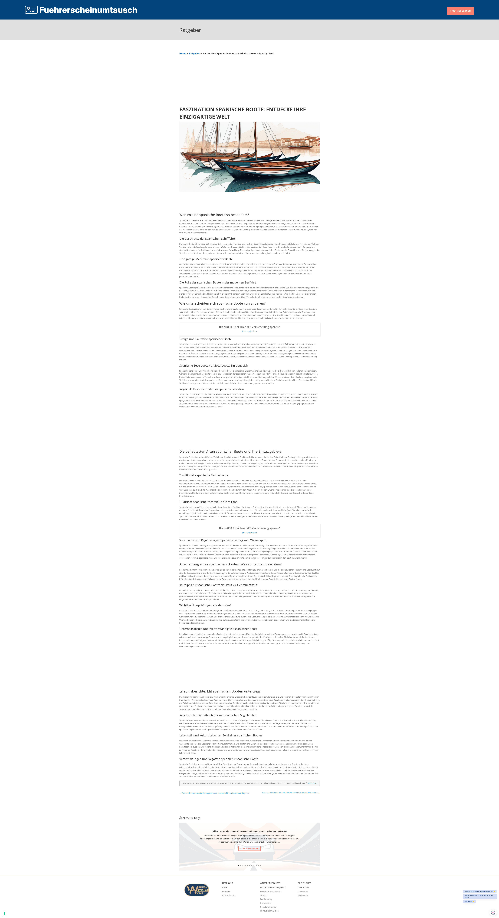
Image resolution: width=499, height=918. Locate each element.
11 (260, 865)
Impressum (303, 891)
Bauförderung (266, 899)
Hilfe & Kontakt (228, 895)
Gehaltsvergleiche (268, 907)
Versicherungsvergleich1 (271, 891)
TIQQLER (264, 895)
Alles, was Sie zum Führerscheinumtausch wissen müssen (249, 831)
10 (258, 865)
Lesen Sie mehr (249, 848)
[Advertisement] (249, 74)
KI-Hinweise (303, 895)
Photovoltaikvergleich (269, 911)
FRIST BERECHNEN (460, 11)
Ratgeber (194, 53)
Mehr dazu (312, 783)
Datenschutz (303, 888)
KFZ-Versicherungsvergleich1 (272, 888)
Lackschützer (265, 903)
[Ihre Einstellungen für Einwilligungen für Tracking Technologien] (4, 913)
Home (182, 53)
